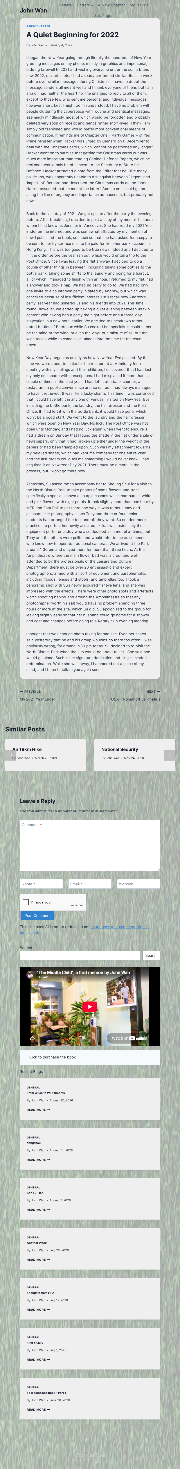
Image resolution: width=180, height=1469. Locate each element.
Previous (10, 755)
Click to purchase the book (52, 1057)
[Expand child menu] (85, 5)
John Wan (38, 45)
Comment (32, 825)
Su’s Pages (103, 15)
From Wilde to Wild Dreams (46, 1093)
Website (126, 884)
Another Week (37, 1243)
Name (28, 884)
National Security (119, 749)
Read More (38, 1110)
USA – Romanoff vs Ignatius (135, 695)
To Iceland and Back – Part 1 (46, 1392)
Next (169, 755)
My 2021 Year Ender (37, 695)
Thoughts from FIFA (40, 1293)
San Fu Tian (35, 1193)
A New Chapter (111, 5)
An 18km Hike (27, 749)
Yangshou (34, 1143)
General (66, 5)
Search (26, 948)
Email (76, 884)
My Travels (139, 5)
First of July (35, 1343)
